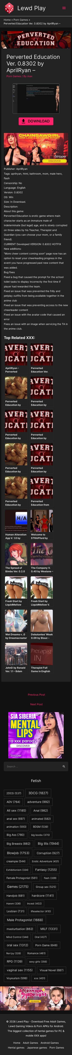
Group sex (46, 886)
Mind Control (17, 937)
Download (39, 121)
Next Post (36, 704)
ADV (13, 802)
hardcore (43, 895)
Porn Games (13, 76)
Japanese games (37, 1047)
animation (16, 826)
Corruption (48, 853)
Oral (41, 937)
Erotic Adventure (45, 861)
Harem (13, 903)
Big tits (48, 843)
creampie (15, 861)
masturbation (20, 929)
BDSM (40, 826)
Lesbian (15, 911)
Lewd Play (31, 8)
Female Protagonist (21, 877)
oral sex (17, 945)
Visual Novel (52, 970)
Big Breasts (18, 843)
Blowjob (18, 853)
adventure (38, 802)
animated (41, 818)
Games (18, 887)
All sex (16, 810)
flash (50, 878)
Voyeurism (16, 978)
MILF (49, 929)
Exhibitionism (17, 869)
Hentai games (16, 1047)
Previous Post (36, 694)
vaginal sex (20, 970)
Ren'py (13, 953)
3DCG (38, 793)
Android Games (50, 1042)
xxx (39, 978)
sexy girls (38, 961)
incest (34, 903)
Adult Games (30, 1042)
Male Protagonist (25, 920)
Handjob (15, 895)
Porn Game (46, 945)
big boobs (40, 834)
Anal (40, 810)
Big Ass (16, 835)
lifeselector (41, 911)
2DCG (13, 793)
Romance (36, 953)
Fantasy (46, 870)
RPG (15, 961)
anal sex (16, 818)
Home (16, 1042)
